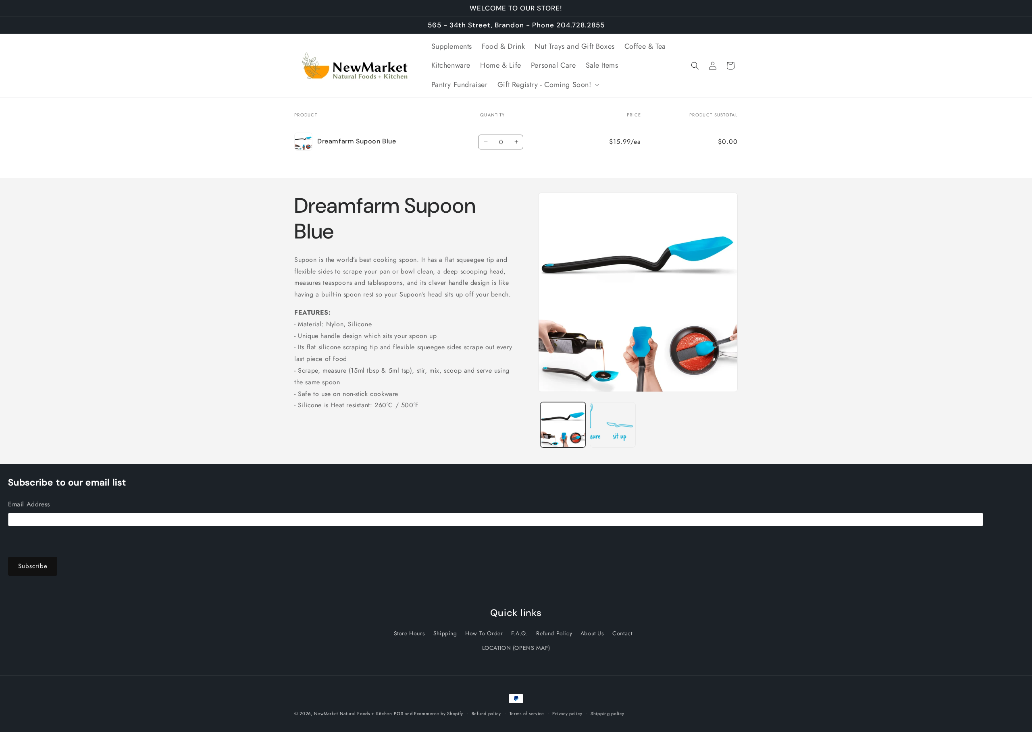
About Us (592, 633)
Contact (622, 633)
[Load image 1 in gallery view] (563, 425)
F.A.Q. (519, 633)
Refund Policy (554, 633)
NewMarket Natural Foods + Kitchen (353, 713)
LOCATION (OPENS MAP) (516, 648)
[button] (547, 84)
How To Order (484, 633)
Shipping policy (607, 713)
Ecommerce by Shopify (438, 713)
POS (398, 713)
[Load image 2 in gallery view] (612, 425)
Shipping (445, 633)
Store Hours (409, 633)
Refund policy (486, 713)
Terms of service (527, 713)
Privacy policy (567, 713)
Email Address (29, 504)
